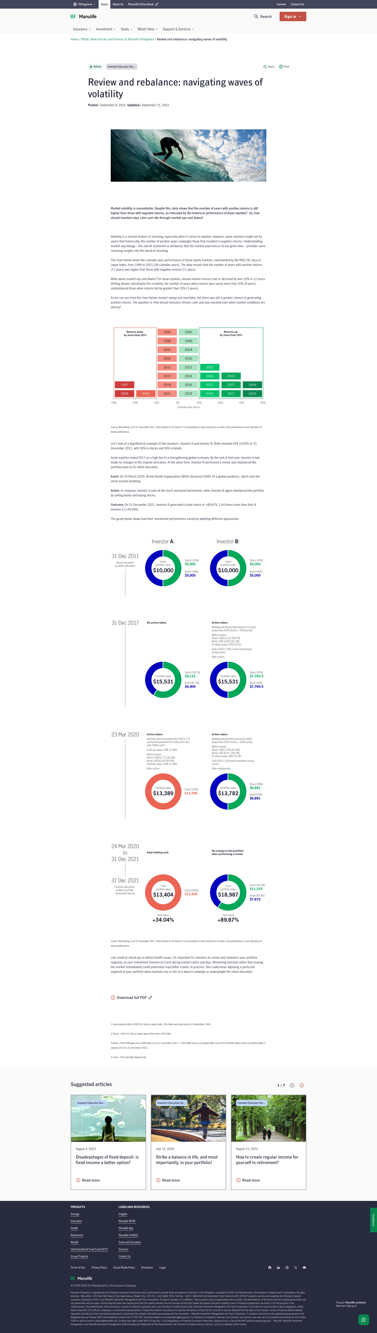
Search (266, 16)
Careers (281, 4)
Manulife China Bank (141, 5)
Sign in (290, 16)
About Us (118, 4)
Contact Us (297, 4)
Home (104, 4)
